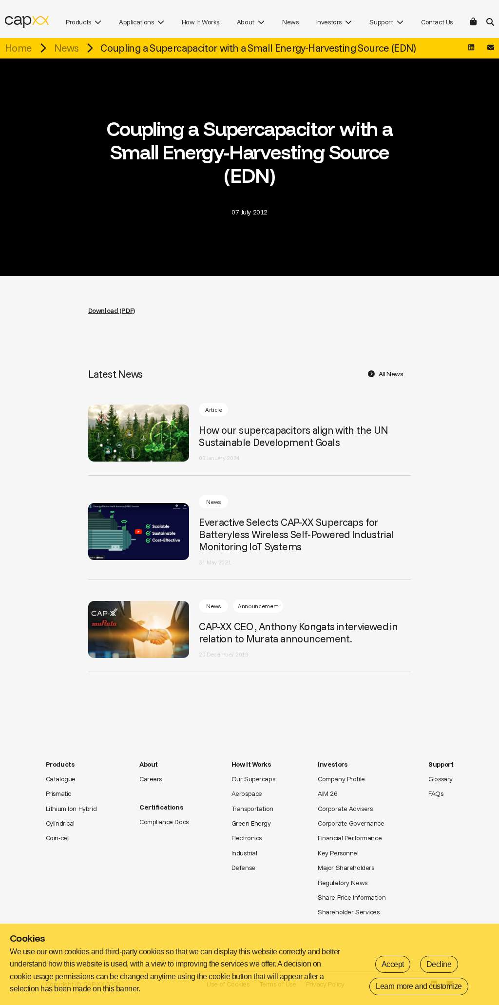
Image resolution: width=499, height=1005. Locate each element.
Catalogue (61, 778)
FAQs (435, 793)
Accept (393, 964)
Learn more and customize (418, 986)
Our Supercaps (253, 778)
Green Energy (251, 823)
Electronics (246, 837)
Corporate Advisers (345, 808)
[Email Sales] (490, 48)
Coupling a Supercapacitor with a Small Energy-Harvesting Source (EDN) (258, 48)
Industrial (244, 853)
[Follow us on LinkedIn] (471, 48)
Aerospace (246, 793)
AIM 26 (327, 793)
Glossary (440, 778)
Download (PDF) (111, 310)
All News (391, 373)
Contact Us (437, 22)
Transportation (252, 808)
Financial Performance (350, 837)
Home (18, 48)
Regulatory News (342, 882)
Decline (439, 964)
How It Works (200, 22)
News (290, 22)
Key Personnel (338, 853)
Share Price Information (351, 897)
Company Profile (341, 778)
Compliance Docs (164, 821)
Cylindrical (60, 823)
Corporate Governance (351, 823)
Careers (150, 778)
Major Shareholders (346, 867)
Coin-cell (58, 837)
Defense (243, 867)
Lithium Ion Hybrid (71, 808)
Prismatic (58, 793)
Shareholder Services (349, 912)
